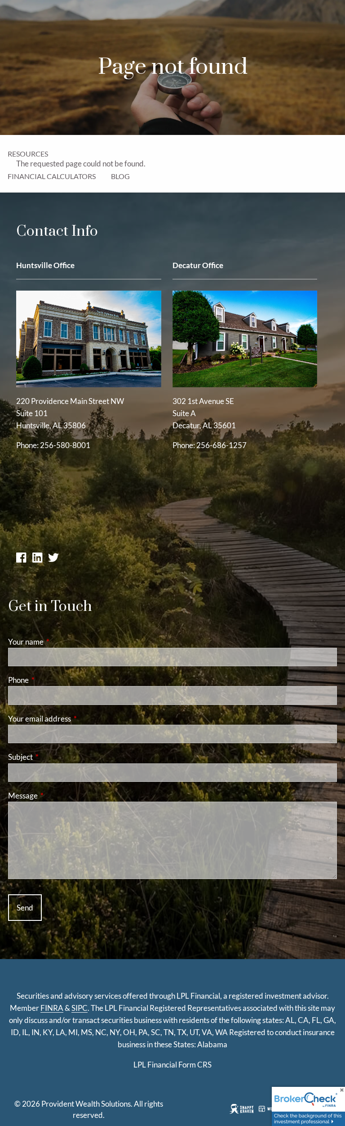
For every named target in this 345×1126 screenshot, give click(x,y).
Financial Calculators (52, 176)
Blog (120, 176)
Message (57, 795)
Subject (55, 757)
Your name (60, 641)
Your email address (74, 718)
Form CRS (195, 1064)
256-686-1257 (221, 445)
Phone (53, 680)
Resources (28, 153)
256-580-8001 (65, 445)
